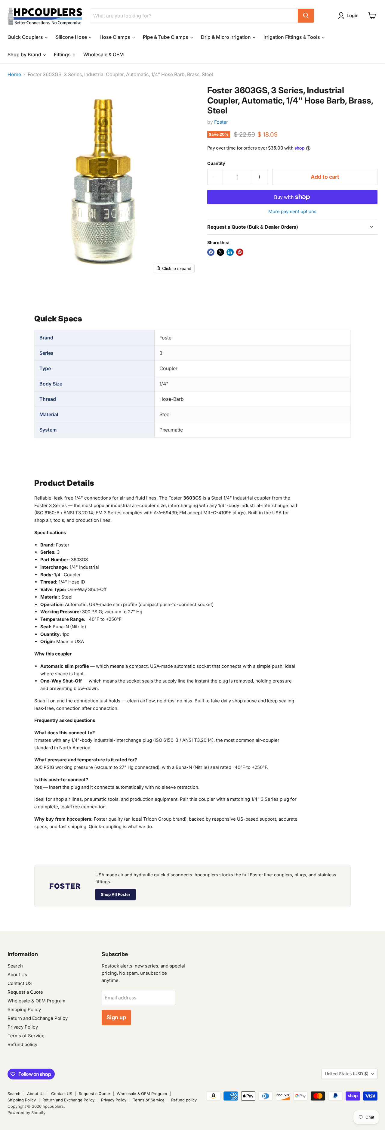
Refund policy (22, 1044)
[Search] (306, 16)
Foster (221, 122)
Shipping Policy (24, 1009)
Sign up (116, 1017)
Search (15, 966)
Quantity (216, 163)
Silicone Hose (72, 37)
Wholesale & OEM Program (36, 1001)
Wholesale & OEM (103, 54)
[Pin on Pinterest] (239, 252)
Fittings (63, 54)
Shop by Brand (25, 54)
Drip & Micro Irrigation (226, 37)
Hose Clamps (115, 37)
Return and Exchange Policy (38, 1018)
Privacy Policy (23, 1027)
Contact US (20, 983)
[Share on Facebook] (210, 252)
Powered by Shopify (26, 1112)
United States (346, 1073)
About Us (17, 974)
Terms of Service (26, 1036)
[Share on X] (220, 252)
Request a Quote (25, 992)
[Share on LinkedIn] (230, 252)
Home (14, 74)
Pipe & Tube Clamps (166, 37)
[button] (349, 15)
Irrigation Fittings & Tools (292, 37)
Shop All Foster (115, 894)
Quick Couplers (26, 37)
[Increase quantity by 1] (259, 177)
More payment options (292, 211)
